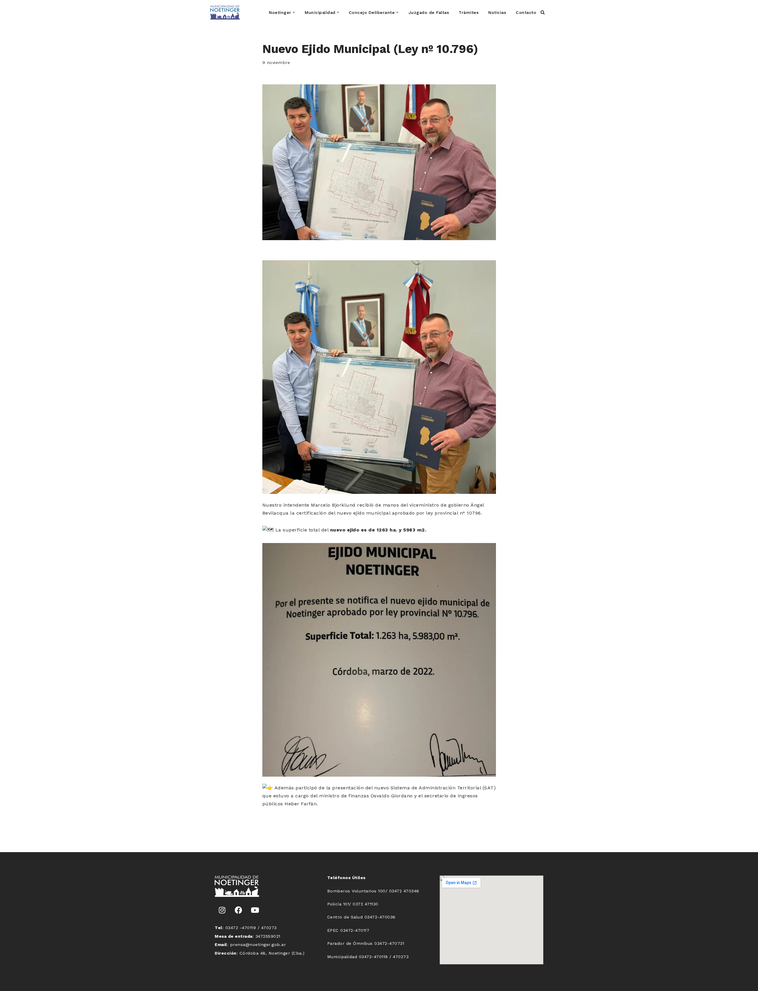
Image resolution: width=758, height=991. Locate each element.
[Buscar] (542, 12)
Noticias (497, 12)
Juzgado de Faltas (428, 12)
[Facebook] (238, 910)
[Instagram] (222, 910)
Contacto (526, 12)
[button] (294, 12)
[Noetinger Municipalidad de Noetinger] (225, 12)
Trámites (468, 12)
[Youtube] (255, 910)
